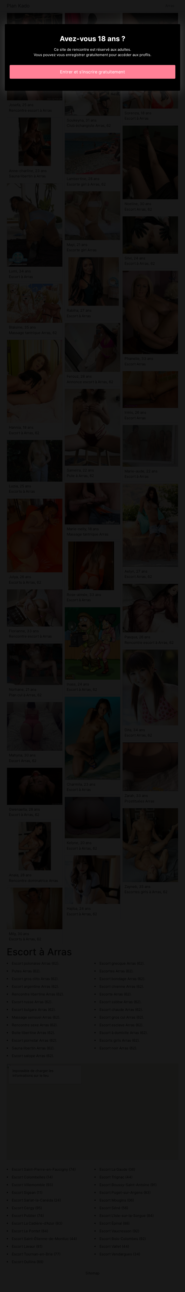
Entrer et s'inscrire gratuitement (92, 71)
